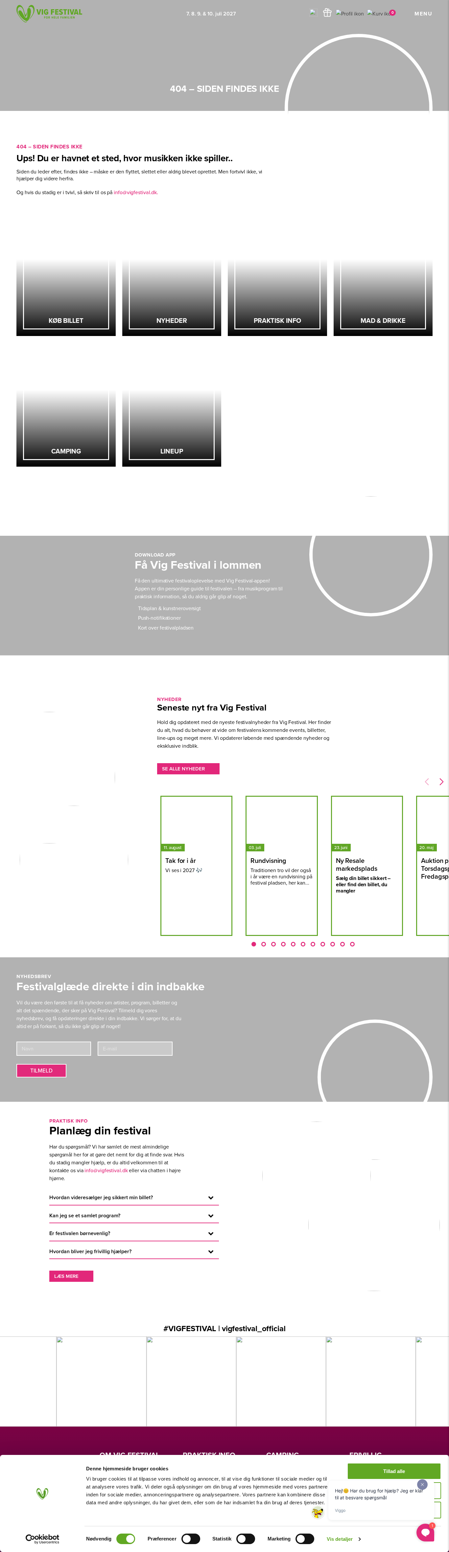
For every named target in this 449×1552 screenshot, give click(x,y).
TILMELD (41, 1070)
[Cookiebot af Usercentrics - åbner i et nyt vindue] (42, 1539)
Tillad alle (394, 1471)
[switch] (190, 1539)
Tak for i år (180, 860)
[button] (314, 13)
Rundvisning (268, 860)
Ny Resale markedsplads (356, 864)
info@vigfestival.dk (106, 1170)
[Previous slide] (426, 781)
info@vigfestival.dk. (136, 192)
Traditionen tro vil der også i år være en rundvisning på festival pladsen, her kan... (281, 876)
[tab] (254, 944)
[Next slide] (441, 781)
